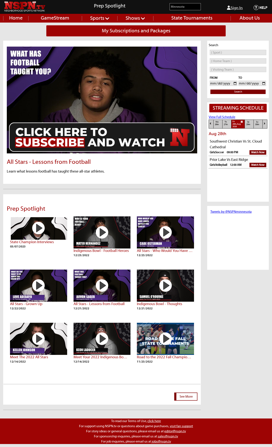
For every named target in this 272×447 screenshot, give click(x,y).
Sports (97, 18)
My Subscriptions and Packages (136, 31)
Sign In (237, 8)
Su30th (257, 123)
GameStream (55, 18)
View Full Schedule (222, 117)
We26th (217, 123)
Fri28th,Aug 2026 (236, 124)
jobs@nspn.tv (161, 441)
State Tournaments (191, 18)
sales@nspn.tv (168, 436)
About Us (249, 18)
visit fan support (181, 426)
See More (186, 396)
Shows (133, 18)
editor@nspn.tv (175, 431)
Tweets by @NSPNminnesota (231, 212)
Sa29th (248, 123)
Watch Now (258, 152)
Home (16, 18)
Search (238, 91)
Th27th (226, 123)
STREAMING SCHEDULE (238, 108)
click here (154, 421)
